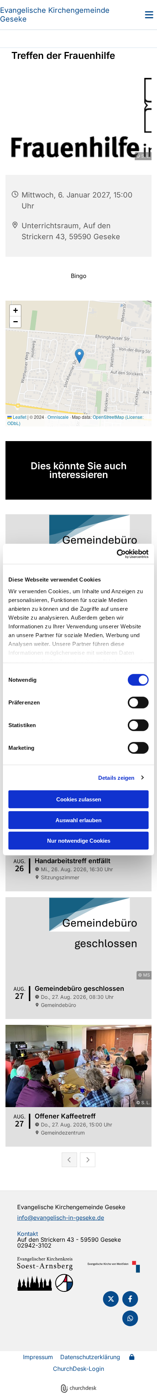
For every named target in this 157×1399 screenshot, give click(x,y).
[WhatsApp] (130, 1318)
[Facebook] (130, 1299)
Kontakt (27, 1233)
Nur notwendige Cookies (78, 841)
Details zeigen (116, 777)
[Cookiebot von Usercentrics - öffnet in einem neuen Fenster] (117, 554)
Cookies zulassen (78, 799)
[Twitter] (110, 1299)
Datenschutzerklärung (90, 1357)
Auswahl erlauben (78, 820)
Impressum (38, 1357)
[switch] (138, 702)
